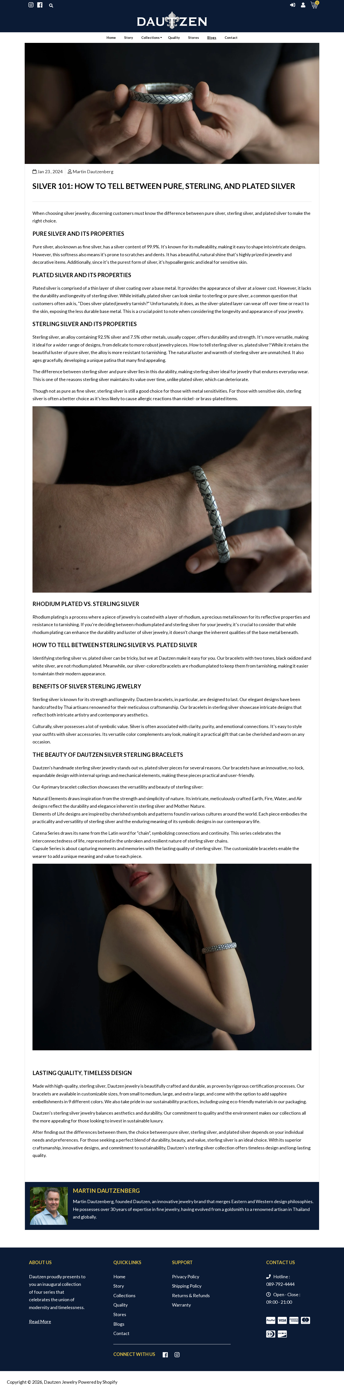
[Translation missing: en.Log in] (294, 5)
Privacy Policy (185, 1276)
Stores (119, 1314)
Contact (121, 1333)
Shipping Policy (186, 1286)
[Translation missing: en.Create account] (303, 5)
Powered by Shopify (97, 1382)
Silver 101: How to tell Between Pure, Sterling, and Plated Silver (163, 185)
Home (119, 1276)
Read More (40, 1321)
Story (118, 1286)
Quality (120, 1305)
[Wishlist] (30, 4)
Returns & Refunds (191, 1295)
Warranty (181, 1305)
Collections (124, 1295)
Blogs (118, 1324)
